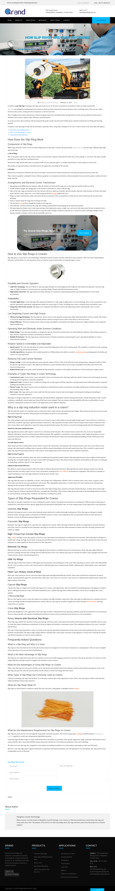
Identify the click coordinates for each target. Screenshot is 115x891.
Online (98, 890)
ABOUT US (9, 872)
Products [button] (18, 20)
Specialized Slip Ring (41, 866)
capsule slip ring (78, 147)
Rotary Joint (38, 863)
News (75, 102)
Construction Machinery (69, 874)
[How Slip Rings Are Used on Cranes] (17, 797)
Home (10, 20)
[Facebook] (101, 11)
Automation (65, 860)
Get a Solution (101, 20)
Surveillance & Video (68, 853)
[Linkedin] (106, 11)
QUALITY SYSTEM (12, 875)
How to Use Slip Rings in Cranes (20, 132)
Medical (63, 870)
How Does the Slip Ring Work (19, 130)
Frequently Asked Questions (19, 135)
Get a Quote (84, 233)
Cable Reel (64, 867)
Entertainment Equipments (69, 877)
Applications (30, 20)
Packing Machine (66, 857)
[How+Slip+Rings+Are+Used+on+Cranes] (21, 797)
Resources (42, 20)
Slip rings (11, 109)
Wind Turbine (65, 863)
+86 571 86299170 (83, 3)
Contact (67, 20)
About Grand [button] (55, 20)
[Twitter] (103, 11)
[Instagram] (109, 11)
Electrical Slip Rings (40, 853)
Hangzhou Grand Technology (49, 102)
